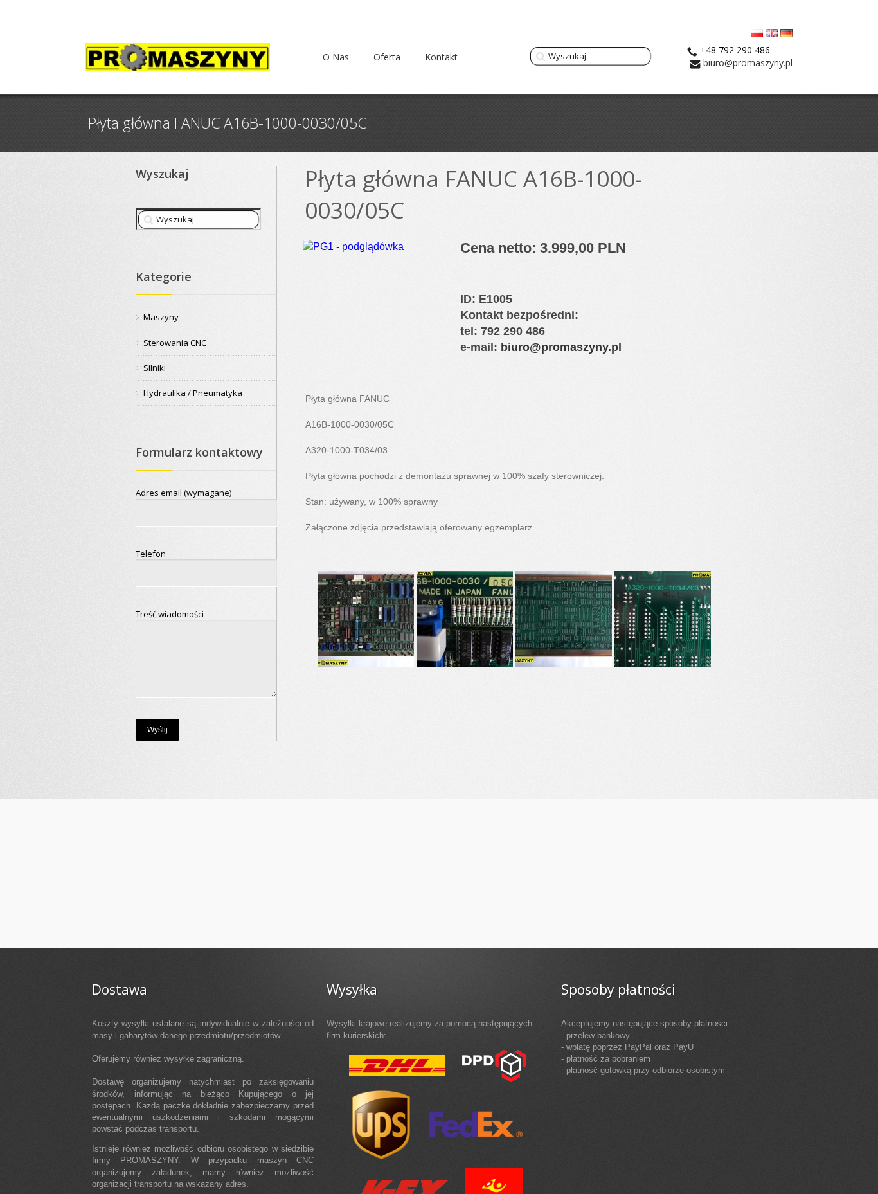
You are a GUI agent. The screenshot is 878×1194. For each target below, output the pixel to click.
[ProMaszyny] (177, 56)
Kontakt (441, 57)
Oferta (386, 57)
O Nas (336, 57)
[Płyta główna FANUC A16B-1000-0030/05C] (366, 618)
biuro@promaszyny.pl (748, 63)
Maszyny (161, 317)
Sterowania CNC (174, 342)
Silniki (154, 368)
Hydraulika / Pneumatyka (192, 393)
